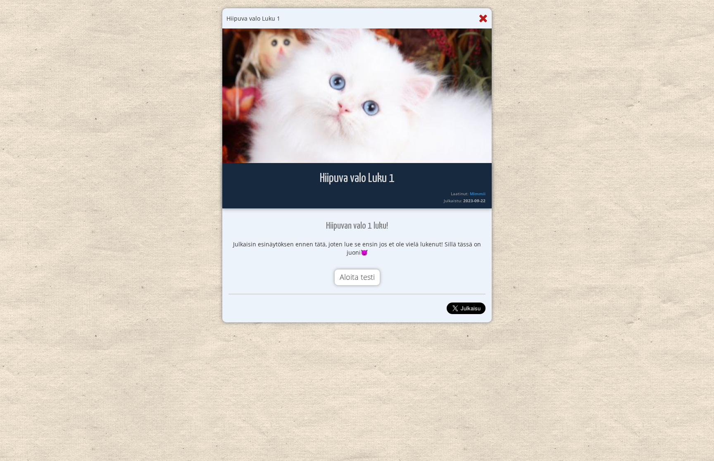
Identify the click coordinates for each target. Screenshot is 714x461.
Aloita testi (357, 277)
